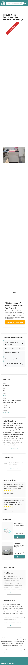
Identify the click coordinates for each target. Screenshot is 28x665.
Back (6, 9)
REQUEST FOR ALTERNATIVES (15, 322)
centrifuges (5, 413)
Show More (13, 448)
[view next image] (23, 292)
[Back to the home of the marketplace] (3, 3)
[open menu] (25, 3)
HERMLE (4, 395)
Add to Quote (20, 536)
